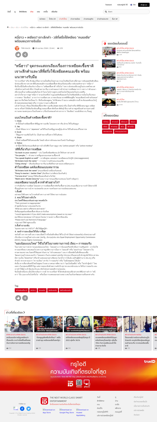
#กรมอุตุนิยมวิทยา (121, 131)
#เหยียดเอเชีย (53, 290)
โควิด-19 (52, 19)
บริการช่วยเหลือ (139, 410)
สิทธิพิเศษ (23, 11)
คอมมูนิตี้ (118, 412)
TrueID (14, 5)
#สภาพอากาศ (107, 131)
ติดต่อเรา (137, 415)
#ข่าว (122, 126)
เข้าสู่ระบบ (144, 4)
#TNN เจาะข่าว (11, 335)
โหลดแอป (109, 5)
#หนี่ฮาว (33, 290)
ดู (15, 11)
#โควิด (105, 126)
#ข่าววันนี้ (115, 122)
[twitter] (28, 408)
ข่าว (17, 27)
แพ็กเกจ (118, 408)
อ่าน (31, 11)
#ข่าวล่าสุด (114, 126)
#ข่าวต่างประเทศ (41, 335)
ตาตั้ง (46, 11)
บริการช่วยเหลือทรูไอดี (105, 415)
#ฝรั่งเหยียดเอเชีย (65, 290)
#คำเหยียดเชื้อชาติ (21, 290)
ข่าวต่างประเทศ (102, 19)
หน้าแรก (42, 19)
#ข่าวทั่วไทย (120, 48)
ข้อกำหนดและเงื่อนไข (140, 402)
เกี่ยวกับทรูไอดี (138, 397)
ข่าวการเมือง (75, 19)
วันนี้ (9, 11)
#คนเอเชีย (42, 290)
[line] (15, 408)
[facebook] (22, 408)
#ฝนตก (133, 122)
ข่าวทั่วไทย (63, 19)
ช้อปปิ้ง (99, 408)
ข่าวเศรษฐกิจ (88, 19)
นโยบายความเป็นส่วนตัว (142, 406)
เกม (38, 11)
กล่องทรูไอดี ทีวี (122, 5)
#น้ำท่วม (105, 122)
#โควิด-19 (124, 122)
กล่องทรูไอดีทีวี (102, 412)
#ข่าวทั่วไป (131, 126)
